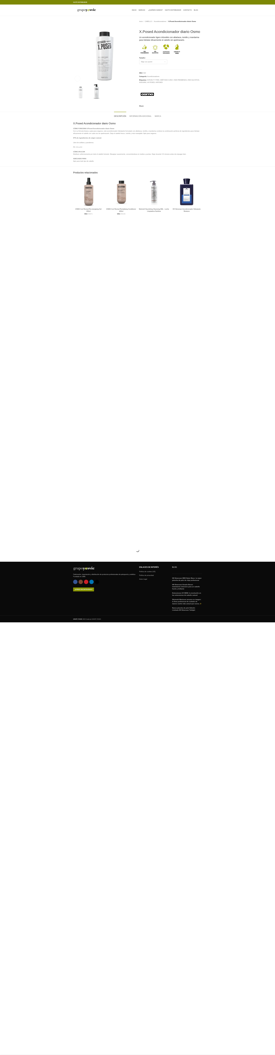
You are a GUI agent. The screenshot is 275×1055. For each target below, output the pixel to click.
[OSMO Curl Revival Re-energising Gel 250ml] (88, 192)
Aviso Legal (143, 579)
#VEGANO (142, 82)
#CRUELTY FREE (153, 80)
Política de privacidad (146, 575)
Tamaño (142, 58)
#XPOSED (159, 82)
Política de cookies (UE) (147, 571)
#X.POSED (151, 82)
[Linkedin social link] (198, 2)
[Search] (201, 10)
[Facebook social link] (190, 2)
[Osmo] (147, 94)
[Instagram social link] (193, 2)
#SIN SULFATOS (193, 80)
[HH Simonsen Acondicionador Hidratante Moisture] (186, 192)
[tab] (120, 115)
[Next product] (145, 26)
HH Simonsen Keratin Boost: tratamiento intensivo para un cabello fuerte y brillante (186, 587)
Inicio (141, 21)
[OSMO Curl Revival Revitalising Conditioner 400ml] (121, 192)
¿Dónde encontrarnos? (83, 589)
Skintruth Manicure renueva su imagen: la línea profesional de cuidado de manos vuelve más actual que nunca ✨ (186, 602)
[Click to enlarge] (77, 78)
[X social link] (148, 106)
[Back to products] (143, 26)
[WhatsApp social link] (155, 106)
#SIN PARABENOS (180, 80)
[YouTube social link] (195, 2)
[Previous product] (140, 26)
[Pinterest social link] (150, 106)
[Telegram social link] (158, 106)
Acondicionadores (160, 21)
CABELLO (148, 21)
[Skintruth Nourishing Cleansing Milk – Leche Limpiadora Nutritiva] (154, 192)
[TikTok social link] (200, 2)
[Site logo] (86, 10)
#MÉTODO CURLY (166, 80)
